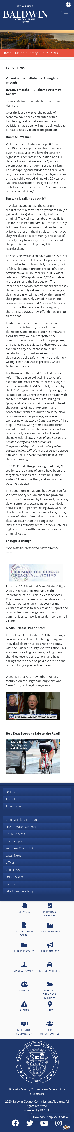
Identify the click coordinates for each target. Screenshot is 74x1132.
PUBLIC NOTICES (50, 951)
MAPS (49, 1010)
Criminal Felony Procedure (23, 820)
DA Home (12, 792)
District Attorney (26, 53)
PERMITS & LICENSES (49, 913)
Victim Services (15, 834)
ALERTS (24, 1010)
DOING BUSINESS (49, 931)
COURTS (24, 990)
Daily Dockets (14, 877)
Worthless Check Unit (19, 848)
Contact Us (13, 870)
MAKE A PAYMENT (24, 971)
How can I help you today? (50, 1117)
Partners (11, 884)
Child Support (15, 841)
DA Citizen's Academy (19, 891)
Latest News (13, 855)
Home (7, 53)
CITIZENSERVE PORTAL (24, 933)
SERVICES (24, 911)
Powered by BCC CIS (37, 1110)
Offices (10, 863)
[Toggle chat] (65, 1126)
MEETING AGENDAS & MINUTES (50, 994)
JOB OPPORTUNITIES (49, 1032)
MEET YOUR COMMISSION (24, 1032)
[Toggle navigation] (66, 14)
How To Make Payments (21, 827)
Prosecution (13, 806)
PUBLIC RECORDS (24, 951)
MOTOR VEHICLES (49, 971)
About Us (12, 799)
